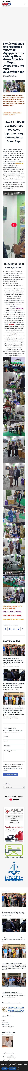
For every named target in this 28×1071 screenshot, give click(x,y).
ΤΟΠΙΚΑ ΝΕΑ (14, 76)
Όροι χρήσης (5, 1024)
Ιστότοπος (7, 745)
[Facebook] (5, 629)
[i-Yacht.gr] (14, 871)
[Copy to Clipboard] (23, 629)
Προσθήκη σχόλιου (9, 751)
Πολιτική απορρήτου (8, 1026)
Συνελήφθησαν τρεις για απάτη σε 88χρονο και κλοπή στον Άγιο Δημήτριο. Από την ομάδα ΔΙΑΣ (13, 685)
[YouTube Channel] (14, 798)
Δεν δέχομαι (12, 1068)
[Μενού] (25, 3)
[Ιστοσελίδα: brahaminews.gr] (3, 1057)
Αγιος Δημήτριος (7, 76)
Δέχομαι (4, 1068)
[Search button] (23, 787)
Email (6, 741)
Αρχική (4, 1020)
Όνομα (6, 736)
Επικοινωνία (5, 1022)
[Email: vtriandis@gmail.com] (3, 1061)
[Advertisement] (14, 22)
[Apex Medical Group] (14, 824)
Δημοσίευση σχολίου (11, 774)
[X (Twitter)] (10, 629)
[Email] (18, 629)
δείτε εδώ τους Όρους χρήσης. (9, 1065)
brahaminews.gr (11, 1058)
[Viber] (14, 629)
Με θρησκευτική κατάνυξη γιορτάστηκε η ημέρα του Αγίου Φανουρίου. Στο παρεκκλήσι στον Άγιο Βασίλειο (14, 914)
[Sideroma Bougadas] (14, 851)
